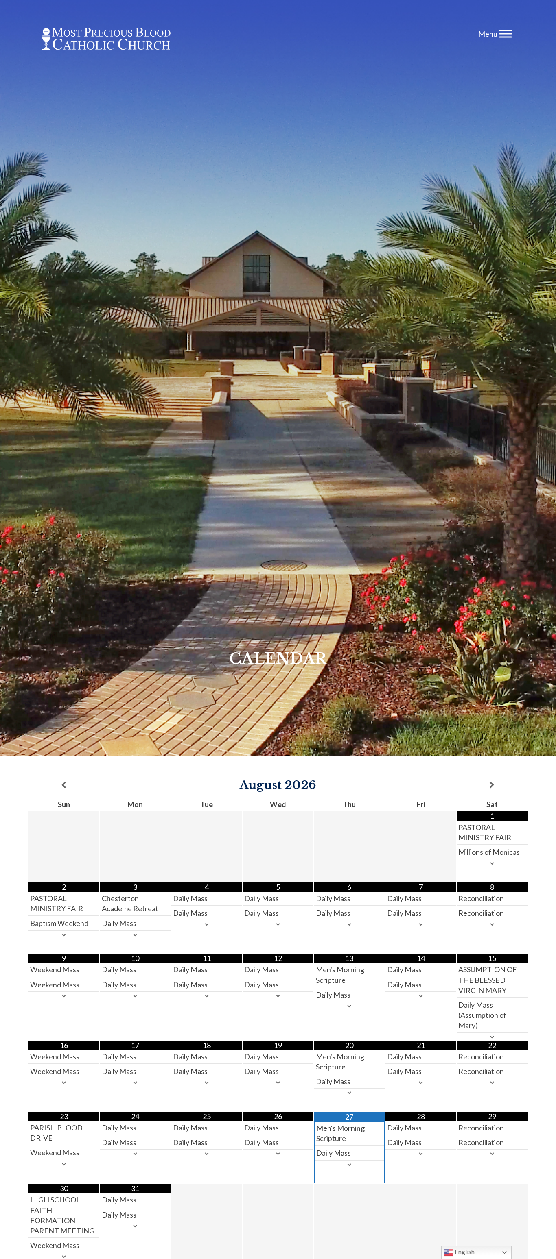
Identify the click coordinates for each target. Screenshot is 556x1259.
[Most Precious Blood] (106, 40)
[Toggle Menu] (505, 33)
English (464, 1251)
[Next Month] (492, 785)
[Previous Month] (63, 785)
